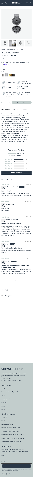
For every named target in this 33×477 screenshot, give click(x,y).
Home (3, 49)
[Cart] (30, 3)
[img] (5, 184)
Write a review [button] (16, 173)
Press (3, 410)
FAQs (3, 420)
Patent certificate (7, 424)
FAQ (6, 290)
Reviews (4, 402)
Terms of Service (11, 470)
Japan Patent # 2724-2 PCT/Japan (12, 438)
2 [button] (15, 280)
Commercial (5, 399)
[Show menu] (2, 3)
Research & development (9, 392)
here (23, 376)
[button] (8, 159)
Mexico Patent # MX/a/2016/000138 (12, 435)
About (3, 395)
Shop (3, 388)
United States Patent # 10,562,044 (12, 427)
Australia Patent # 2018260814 (11, 442)
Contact (4, 417)
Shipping (8, 296)
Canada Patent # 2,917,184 (10, 431)
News (3, 406)
